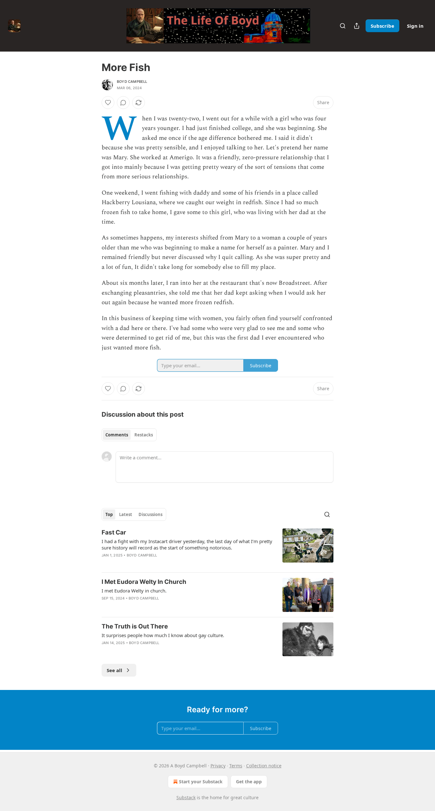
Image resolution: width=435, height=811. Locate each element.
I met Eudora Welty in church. (134, 590)
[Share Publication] (356, 25)
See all (114, 670)
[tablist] (129, 434)
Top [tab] (109, 514)
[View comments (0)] (123, 102)
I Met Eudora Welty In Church (144, 581)
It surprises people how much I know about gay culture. (163, 635)
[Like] (108, 102)
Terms (235, 766)
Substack (186, 797)
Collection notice (264, 766)
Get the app (249, 782)
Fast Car (114, 532)
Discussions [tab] (150, 514)
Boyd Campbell (132, 81)
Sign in (415, 26)
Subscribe (382, 26)
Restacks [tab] (143, 435)
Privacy (217, 766)
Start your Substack (201, 782)
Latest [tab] (125, 514)
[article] (217, 548)
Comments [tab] (116, 435)
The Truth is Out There (135, 626)
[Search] (342, 25)
